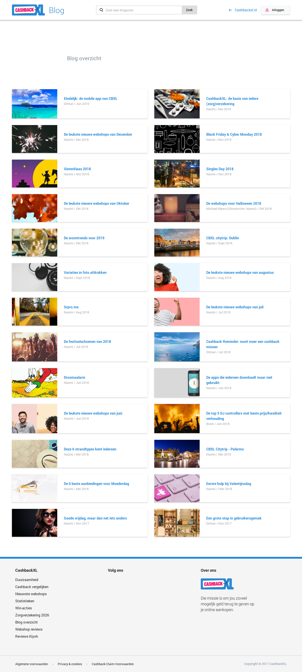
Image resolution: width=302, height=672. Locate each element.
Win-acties (23, 608)
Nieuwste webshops (31, 593)
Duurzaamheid (26, 579)
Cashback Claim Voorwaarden (113, 664)
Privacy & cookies (70, 664)
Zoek (189, 10)
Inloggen (278, 10)
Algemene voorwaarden (31, 664)
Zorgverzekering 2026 (32, 615)
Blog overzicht (26, 622)
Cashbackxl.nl (246, 10)
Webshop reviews (28, 629)
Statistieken (24, 601)
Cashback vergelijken (31, 586)
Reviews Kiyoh (26, 636)
